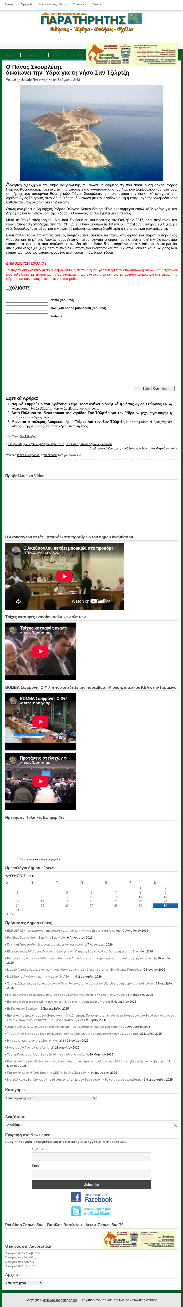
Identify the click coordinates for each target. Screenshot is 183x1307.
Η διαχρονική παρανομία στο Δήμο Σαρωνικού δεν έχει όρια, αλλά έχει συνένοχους (67, 994)
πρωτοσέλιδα (32, 859)
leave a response (28, 455)
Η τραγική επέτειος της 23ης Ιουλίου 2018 (36, 1040)
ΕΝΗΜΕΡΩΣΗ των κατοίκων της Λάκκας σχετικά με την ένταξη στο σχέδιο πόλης (64, 930)
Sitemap (97, 4)
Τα (22, 859)
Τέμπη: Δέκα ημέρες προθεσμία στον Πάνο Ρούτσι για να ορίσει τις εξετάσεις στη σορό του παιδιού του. (81, 983)
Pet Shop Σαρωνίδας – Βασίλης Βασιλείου (36, 937)
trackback (50, 455)
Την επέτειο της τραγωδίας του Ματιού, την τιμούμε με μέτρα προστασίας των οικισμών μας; (73, 1033)
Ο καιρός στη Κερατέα (21, 1266)
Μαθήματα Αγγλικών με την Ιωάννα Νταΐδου (39, 976)
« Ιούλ (9, 914)
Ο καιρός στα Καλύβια (21, 1257)
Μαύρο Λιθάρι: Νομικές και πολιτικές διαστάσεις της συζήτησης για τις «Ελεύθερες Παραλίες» (75, 969)
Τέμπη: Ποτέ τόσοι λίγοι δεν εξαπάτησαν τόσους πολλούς (48, 1054)
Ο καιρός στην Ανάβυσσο (22, 1253)
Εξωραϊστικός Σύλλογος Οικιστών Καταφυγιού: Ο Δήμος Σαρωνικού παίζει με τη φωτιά (69, 951)
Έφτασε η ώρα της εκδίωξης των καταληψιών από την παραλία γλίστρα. (59, 1001)
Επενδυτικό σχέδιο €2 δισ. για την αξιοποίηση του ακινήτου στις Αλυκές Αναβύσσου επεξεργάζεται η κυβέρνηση (86, 1061)
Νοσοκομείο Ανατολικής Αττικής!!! (30, 1047)
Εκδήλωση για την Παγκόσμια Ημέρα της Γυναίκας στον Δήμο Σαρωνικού (60, 444)
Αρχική (9, 4)
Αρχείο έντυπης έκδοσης (53, 4)
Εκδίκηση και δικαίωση (23, 1008)
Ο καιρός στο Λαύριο (19, 1261)
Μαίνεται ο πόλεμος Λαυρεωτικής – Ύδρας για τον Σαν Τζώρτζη (68, 422)
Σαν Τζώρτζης (28, 436)
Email (36, 1165)
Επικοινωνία (80, 4)
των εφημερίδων (50, 859)
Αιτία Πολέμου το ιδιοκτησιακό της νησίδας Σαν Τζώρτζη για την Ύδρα (72, 413)
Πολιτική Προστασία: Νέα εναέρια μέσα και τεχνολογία (47, 944)
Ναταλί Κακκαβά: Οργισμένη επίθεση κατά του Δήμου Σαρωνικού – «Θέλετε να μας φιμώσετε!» (75, 1079)
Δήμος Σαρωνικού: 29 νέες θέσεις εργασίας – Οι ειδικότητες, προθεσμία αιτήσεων (65, 1026)
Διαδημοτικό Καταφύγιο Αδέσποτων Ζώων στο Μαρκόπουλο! (132, 448)
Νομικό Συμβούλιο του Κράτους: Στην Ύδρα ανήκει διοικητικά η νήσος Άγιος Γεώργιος (86, 404)
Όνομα (37, 1149)
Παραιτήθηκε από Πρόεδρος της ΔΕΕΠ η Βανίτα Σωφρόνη (47, 1072)
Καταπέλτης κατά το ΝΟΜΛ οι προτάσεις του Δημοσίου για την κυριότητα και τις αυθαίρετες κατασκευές (82, 958)
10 (17, 897)
